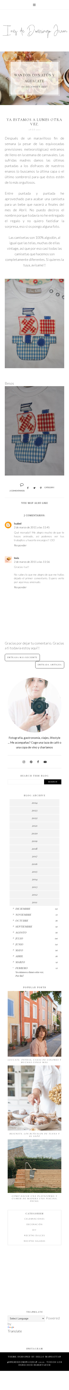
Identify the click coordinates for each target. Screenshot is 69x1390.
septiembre (23, 926)
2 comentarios (17, 490)
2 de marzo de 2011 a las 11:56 (32, 561)
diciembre (22, 908)
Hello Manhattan (48, 1356)
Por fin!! (19, 975)
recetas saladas (34, 1241)
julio (19, 938)
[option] (34, 78)
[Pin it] (40, 488)
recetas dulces (34, 1235)
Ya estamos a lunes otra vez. (29, 972)
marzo (20, 962)
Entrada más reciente (22, 657)
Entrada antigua (50, 665)
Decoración (34, 1224)
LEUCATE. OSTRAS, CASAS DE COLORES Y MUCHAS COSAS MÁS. (34, 1061)
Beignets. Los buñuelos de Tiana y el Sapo (34, 1134)
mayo (19, 950)
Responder (20, 545)
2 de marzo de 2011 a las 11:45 (32, 527)
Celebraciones (35, 1219)
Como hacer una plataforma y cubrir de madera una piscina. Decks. (35, 1198)
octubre (21, 920)
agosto (20, 932)
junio (19, 944)
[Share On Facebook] (27, 488)
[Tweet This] (34, 488)
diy (34, 1230)
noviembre (23, 914)
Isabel (17, 523)
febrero (21, 968)
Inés (16, 558)
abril (19, 956)
